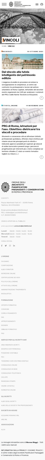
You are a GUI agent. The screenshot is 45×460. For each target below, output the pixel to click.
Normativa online (8, 390)
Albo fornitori (7, 269)
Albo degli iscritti (8, 401)
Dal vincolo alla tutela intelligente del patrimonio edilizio (19, 75)
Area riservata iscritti (10, 345)
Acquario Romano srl (10, 415)
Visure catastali (7, 386)
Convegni (5, 309)
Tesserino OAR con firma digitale (14, 361)
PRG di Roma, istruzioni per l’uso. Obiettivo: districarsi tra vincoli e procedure (21, 129)
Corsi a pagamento (9, 313)
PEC (2, 357)
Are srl (4, 419)
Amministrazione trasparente (13, 289)
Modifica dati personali (11, 349)
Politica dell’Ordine (9, 281)
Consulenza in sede (9, 369)
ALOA (3, 429)
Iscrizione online (8, 273)
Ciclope (4, 377)
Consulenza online (9, 365)
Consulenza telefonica (11, 373)
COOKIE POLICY (35, 450)
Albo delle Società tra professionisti (17, 405)
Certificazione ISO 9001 (10, 277)
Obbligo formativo (9, 329)
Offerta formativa (8, 305)
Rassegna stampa (8, 381)
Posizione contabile (9, 353)
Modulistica (6, 294)
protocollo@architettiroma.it (23, 226)
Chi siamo (5, 261)
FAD (2, 317)
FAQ (2, 333)
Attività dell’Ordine (9, 285)
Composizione (7, 265)
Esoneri (4, 325)
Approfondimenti (8, 321)
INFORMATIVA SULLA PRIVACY (14, 450)
